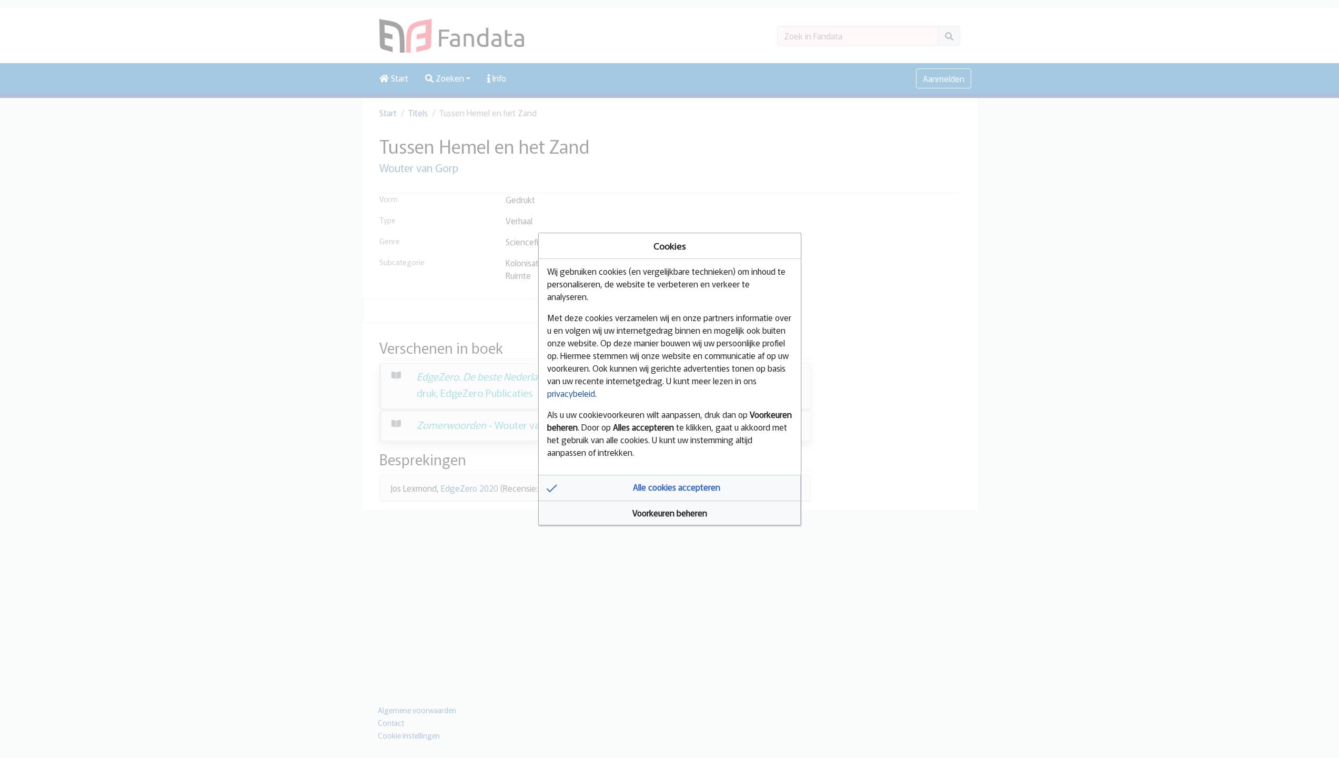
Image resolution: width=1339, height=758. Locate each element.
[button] (670, 488)
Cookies (669, 245)
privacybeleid (571, 393)
